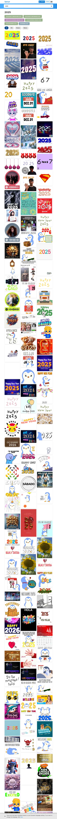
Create (42, 1)
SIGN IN (47, 1)
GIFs (12, 27)
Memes (25, 27)
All (6, 27)
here (21, 817)
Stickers (18, 27)
